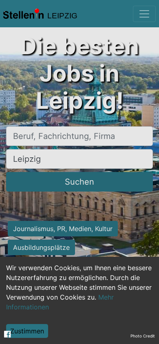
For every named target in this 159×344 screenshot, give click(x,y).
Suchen (79, 182)
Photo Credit (142, 335)
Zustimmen (27, 331)
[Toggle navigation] (144, 14)
